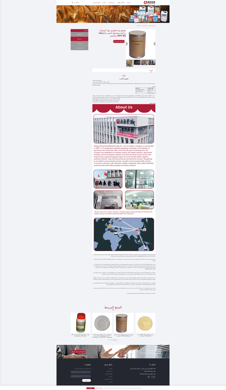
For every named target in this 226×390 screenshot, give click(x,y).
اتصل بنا (128, 2)
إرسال (87, 380)
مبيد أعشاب (79, 43)
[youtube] (148, 377)
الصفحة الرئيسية (96, 2)
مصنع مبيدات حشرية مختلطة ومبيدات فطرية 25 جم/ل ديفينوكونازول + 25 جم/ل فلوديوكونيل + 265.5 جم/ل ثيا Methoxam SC (123, 336)
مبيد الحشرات (79, 34)
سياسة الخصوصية (108, 379)
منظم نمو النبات (79, 48)
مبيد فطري (139, 25)
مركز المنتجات (111, 2)
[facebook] (152, 377)
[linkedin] (154, 377)
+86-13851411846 (148, 371)
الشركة (104, 2)
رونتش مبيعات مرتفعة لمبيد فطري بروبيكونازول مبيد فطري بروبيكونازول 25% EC (80, 335)
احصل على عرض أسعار (119, 41)
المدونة (110, 382)
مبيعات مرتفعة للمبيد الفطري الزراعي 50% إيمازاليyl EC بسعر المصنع (102, 335)
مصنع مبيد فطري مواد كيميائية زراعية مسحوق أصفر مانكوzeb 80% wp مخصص (145, 335)
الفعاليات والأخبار (120, 2)
